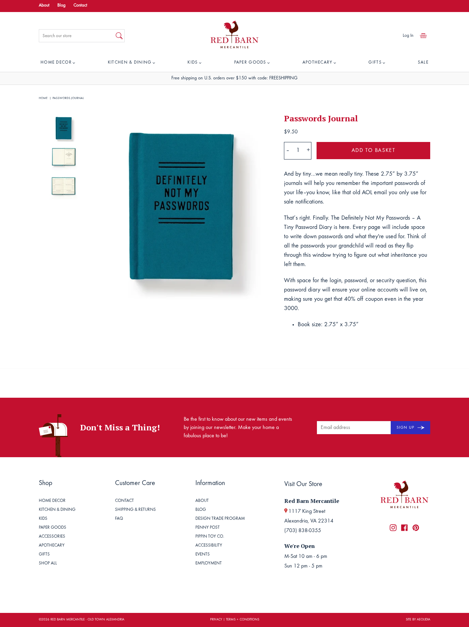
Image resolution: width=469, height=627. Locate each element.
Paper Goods (250, 62)
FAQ (119, 519)
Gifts (375, 62)
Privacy (216, 620)
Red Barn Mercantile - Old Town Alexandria (87, 620)
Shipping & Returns (135, 510)
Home (43, 98)
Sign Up (406, 428)
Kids (192, 62)
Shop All (48, 563)
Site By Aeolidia (418, 620)
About (44, 5)
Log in (408, 36)
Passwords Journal (68, 98)
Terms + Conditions (242, 620)
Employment (208, 563)
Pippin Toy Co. (209, 537)
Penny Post (207, 528)
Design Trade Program (220, 519)
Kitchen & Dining (130, 62)
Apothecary (317, 62)
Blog (61, 5)
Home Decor (56, 62)
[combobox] (76, 36)
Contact (80, 5)
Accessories (52, 537)
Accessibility (208, 545)
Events (202, 554)
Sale (423, 62)
